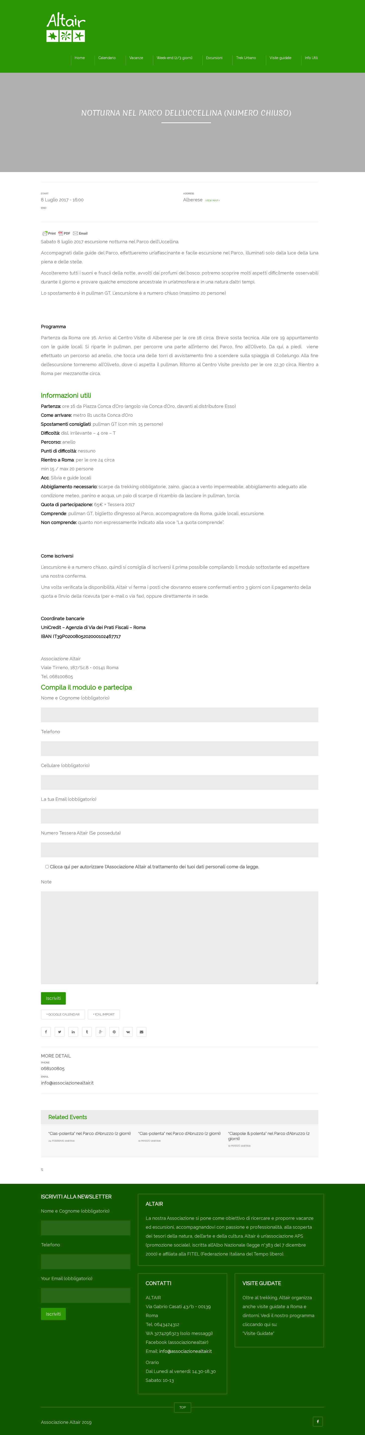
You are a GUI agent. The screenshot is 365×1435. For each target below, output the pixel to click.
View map (211, 200)
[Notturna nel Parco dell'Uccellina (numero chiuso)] (66, 28)
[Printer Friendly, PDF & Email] (65, 232)
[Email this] (141, 1032)
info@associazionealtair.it (67, 1082)
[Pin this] (114, 1032)
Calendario (107, 58)
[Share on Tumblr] (87, 1032)
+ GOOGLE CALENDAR (63, 1014)
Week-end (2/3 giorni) (174, 58)
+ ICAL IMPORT (103, 1014)
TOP (183, 1407)
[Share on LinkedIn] (73, 1032)
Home (80, 58)
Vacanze (136, 58)
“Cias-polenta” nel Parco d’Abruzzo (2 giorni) (89, 1133)
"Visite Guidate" (258, 1333)
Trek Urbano (246, 58)
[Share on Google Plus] (101, 1032)
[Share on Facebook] (46, 1032)
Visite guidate (280, 58)
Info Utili (311, 58)
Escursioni (214, 58)
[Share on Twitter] (60, 1032)
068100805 (53, 1068)
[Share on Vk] (128, 1032)
